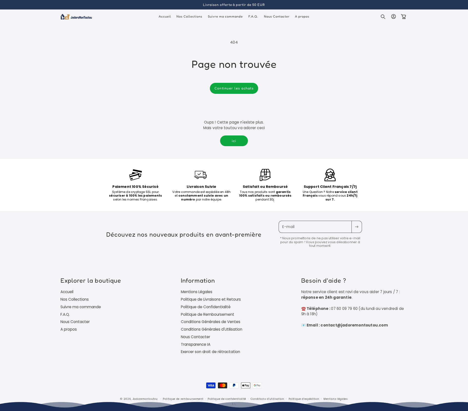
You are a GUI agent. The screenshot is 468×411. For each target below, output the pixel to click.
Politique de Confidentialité (206, 306)
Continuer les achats (234, 88)
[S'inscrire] (356, 227)
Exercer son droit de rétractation (210, 351)
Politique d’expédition (304, 399)
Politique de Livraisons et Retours (211, 299)
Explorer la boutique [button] (90, 280)
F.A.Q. (65, 314)
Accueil (66, 291)
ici (234, 141)
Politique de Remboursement (207, 314)
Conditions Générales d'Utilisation (211, 329)
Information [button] (198, 280)
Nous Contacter (75, 321)
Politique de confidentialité (227, 399)
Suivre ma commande (80, 306)
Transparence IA (195, 344)
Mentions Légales (196, 291)
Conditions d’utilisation (267, 399)
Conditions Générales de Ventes (210, 321)
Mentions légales (335, 399)
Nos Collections (74, 299)
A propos (68, 329)
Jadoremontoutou (145, 399)
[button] (383, 16)
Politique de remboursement (183, 399)
